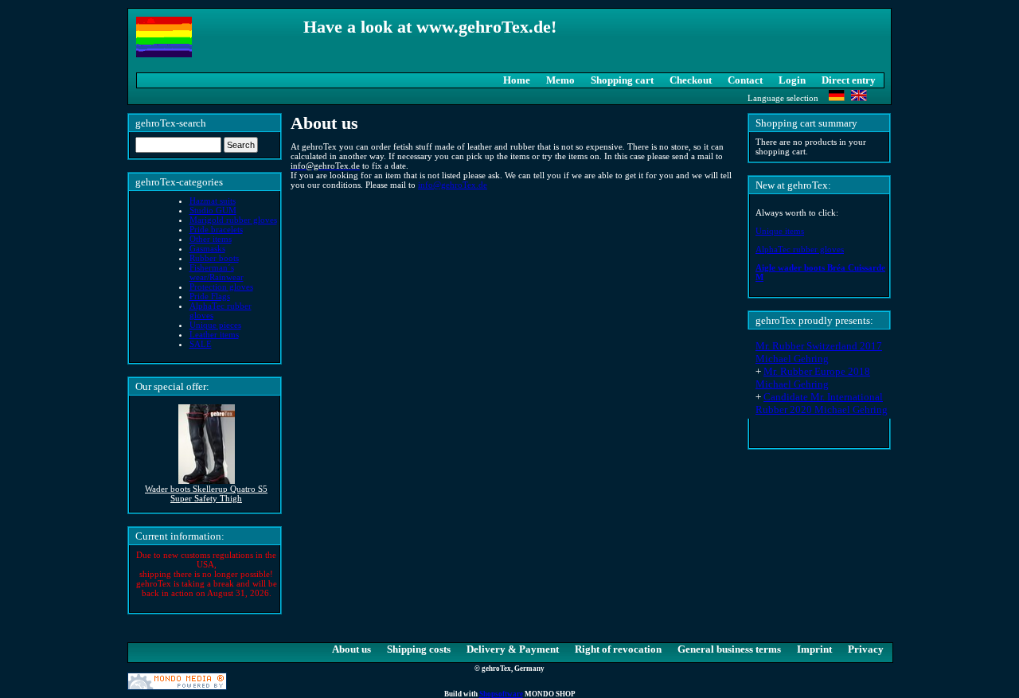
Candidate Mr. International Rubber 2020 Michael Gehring (821, 403)
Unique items (779, 231)
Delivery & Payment (513, 649)
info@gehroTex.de (452, 184)
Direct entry (849, 80)
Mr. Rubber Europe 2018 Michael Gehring (812, 377)
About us (351, 649)
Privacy (866, 649)
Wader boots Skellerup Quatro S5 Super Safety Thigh (206, 493)
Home (516, 80)
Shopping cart (622, 80)
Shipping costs (419, 649)
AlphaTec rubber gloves (799, 249)
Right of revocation (618, 649)
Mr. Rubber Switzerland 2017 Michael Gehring (818, 352)
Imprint (814, 649)
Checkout (691, 80)
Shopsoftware (501, 694)
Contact (745, 80)
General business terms (729, 649)
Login (792, 80)
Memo (560, 80)
